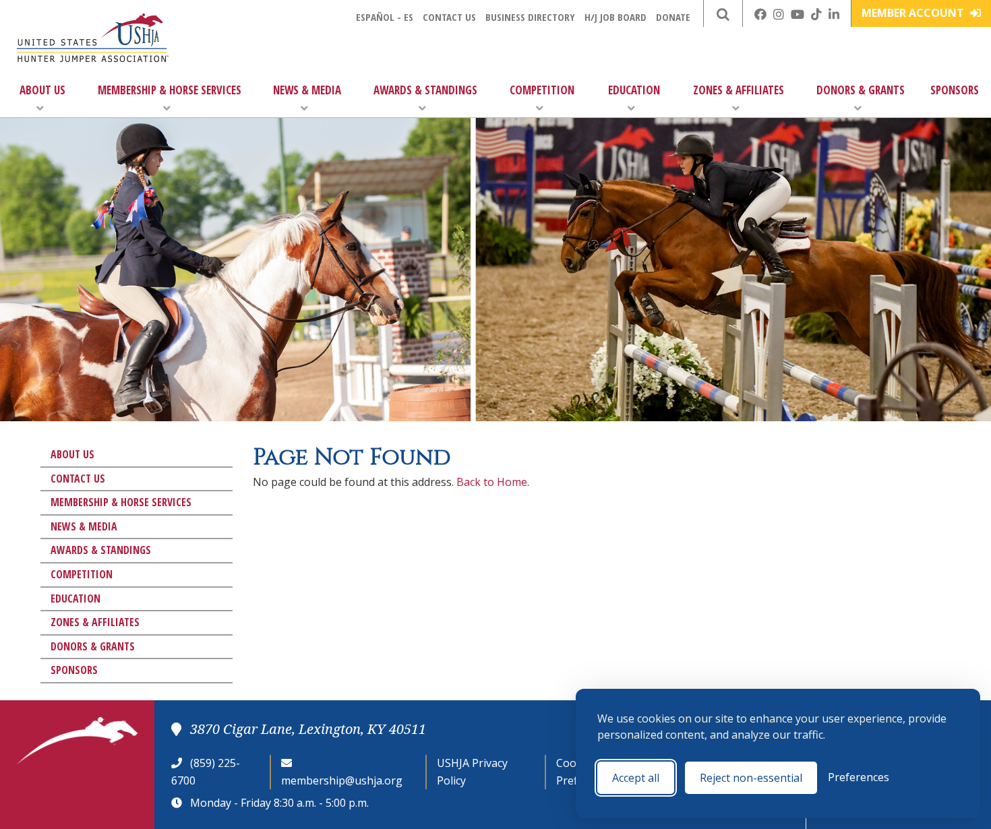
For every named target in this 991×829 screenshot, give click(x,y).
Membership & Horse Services (169, 90)
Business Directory (530, 17)
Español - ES (384, 17)
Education (634, 90)
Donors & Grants (860, 90)
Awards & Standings (425, 90)
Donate (673, 17)
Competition (542, 90)
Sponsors (954, 90)
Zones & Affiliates (738, 90)
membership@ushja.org (341, 780)
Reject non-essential (751, 777)
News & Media (307, 90)
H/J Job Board (615, 17)
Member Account (914, 12)
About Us (42, 90)
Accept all (635, 777)
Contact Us (449, 17)
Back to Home (491, 481)
